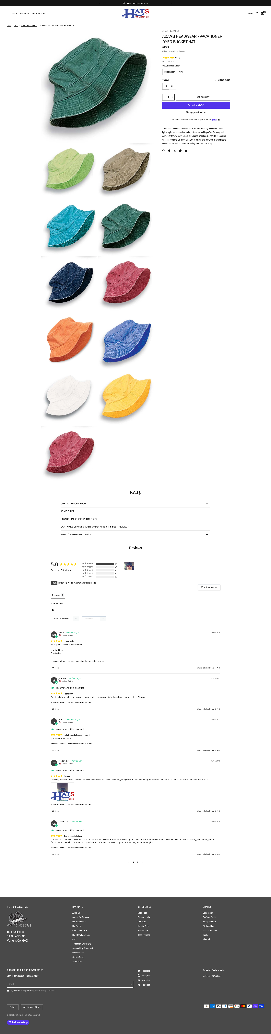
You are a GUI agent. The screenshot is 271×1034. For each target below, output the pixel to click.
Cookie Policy (78, 957)
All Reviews (77, 961)
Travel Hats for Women (29, 25)
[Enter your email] (130, 984)
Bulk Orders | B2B (80, 930)
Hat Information (79, 921)
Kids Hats (142, 921)
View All (206, 939)
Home (9, 25)
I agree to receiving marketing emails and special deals (33, 990)
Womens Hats (144, 917)
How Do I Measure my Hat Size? (79, 519)
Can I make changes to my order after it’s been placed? (95, 526)
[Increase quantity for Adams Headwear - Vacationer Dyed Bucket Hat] (172, 97)
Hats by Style (143, 926)
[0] (262, 13)
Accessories (143, 930)
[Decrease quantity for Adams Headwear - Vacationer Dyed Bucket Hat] (164, 97)
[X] (169, 150)
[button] (214, 668)
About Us (76, 912)
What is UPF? (68, 511)
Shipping (165, 51)
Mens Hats (142, 912)
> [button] (143, 862)
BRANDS (207, 907)
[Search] (257, 13)
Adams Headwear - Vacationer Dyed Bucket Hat (71, 661)
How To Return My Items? (76, 534)
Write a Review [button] (210, 587)
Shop (16, 25)
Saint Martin (208, 912)
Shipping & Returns (80, 917)
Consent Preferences (212, 975)
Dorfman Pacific (210, 917)
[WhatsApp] (181, 150)
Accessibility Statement (82, 948)
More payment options (196, 112)
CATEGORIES (144, 907)
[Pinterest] (175, 150)
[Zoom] (148, 35)
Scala (205, 934)
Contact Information (73, 503)
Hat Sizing (76, 926)
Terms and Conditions (81, 943)
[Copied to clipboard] (186, 150)
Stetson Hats (208, 926)
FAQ (74, 939)
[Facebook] (164, 150)
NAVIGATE (77, 907)
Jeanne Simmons (210, 930)
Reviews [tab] (56, 595)
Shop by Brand (144, 934)
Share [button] (56, 668)
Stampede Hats (209, 921)
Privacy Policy (78, 952)
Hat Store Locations (81, 934)
